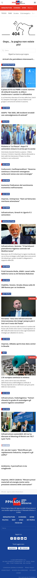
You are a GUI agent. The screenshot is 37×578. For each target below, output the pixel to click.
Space (21, 520)
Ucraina (16, 13)
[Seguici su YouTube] (25, 538)
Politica (30, 8)
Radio (14, 548)
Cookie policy (5, 570)
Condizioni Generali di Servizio (13, 567)
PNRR (10, 13)
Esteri (24, 8)
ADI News (6, 108)
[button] (2, 2)
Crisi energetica (25, 13)
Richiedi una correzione (20, 570)
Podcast (25, 548)
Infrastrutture (6, 8)
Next (4, 353)
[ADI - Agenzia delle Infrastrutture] (18, 501)
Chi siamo (33, 570)
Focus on (18, 523)
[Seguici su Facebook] (11, 538)
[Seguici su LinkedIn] (22, 538)
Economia (17, 8)
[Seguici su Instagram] (15, 538)
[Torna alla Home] (18, 2)
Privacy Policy (29, 567)
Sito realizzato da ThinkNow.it (27, 577)
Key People (7, 294)
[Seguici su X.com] (18, 538)
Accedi (18, 573)
